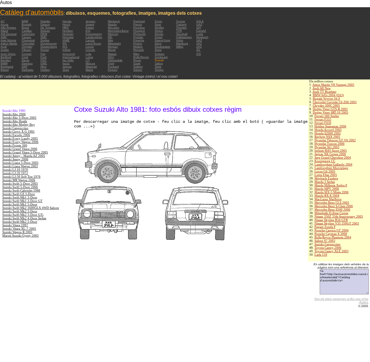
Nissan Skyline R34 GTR (331, 220)
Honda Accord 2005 (328, 129)
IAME (66, 40)
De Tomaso (48, 27)
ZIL (198, 49)
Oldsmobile (115, 60)
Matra (89, 69)
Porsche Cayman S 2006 (330, 233)
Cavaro (26, 37)
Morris (112, 49)
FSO (43, 60)
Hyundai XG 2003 (326, 147)
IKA (64, 46)
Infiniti (66, 49)
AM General (8, 34)
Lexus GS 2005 (324, 171)
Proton (137, 43)
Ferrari (44, 49)
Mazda (112, 24)
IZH (198, 27)
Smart (158, 37)
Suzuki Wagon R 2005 (17, 232)
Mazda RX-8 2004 (326, 195)
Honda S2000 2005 (327, 133)
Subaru (159, 53)
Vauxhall (181, 34)
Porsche (138, 40)
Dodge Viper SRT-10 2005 (330, 112)
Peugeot (139, 30)
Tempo (159, 69)
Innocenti (68, 53)
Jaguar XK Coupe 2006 (330, 154)
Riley (136, 53)
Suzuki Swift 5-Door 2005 (20, 183)
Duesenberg (48, 46)
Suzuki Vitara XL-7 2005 (19, 228)
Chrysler (27, 46)
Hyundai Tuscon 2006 (329, 143)
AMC (4, 37)
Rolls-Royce (141, 57)
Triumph (181, 27)
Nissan (112, 53)
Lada (199, 34)
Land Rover (93, 43)
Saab (136, 63)
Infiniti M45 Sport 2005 (330, 150)
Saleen (138, 66)
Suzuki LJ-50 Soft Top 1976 (21, 176)
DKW (43, 34)
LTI (88, 60)
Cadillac (27, 30)
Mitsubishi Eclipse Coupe (331, 213)
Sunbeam (161, 57)
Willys (179, 46)
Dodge (44, 40)
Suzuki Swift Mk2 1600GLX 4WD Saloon (30, 207)
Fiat (42, 53)
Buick (25, 27)
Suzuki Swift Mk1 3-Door (19, 197)
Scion (158, 21)
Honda (66, 21)
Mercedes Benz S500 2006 (332, 209)
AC (3, 21)
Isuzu (66, 63)
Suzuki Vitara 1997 (15, 225)
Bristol (5, 69)
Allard (4, 30)
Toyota (180, 21)
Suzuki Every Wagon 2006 (20, 142)
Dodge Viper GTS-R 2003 (330, 109)
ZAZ (199, 46)
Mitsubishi (114, 43)
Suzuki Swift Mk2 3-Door (19, 211)
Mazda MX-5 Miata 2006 (331, 192)
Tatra (158, 66)
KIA (88, 30)
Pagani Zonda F (325, 227)
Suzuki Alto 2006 (14, 114)
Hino (43, 66)
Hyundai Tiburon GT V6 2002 (335, 140)
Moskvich (202, 37)
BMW (4, 63)
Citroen (26, 49)
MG (110, 37)
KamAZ (201, 30)
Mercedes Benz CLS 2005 (331, 202)
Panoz (137, 24)
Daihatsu (28, 69)
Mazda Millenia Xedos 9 (330, 185)
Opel (111, 63)
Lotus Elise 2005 (325, 175)
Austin (5, 49)
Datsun (45, 24)
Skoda (159, 34)
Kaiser (90, 27)
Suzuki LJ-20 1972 (15, 173)
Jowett (90, 24)
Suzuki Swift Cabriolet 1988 (21, 190)
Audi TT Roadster (324, 91)
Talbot (159, 63)
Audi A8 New (321, 88)
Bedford (6, 57)
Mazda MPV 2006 (326, 188)
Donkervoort (48, 43)
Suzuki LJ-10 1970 (15, 169)
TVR (179, 30)
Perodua (139, 27)
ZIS (198, 53)
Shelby (159, 27)
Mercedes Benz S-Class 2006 (333, 206)
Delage (45, 30)
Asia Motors (8, 40)
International (70, 57)
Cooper (27, 53)
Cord (25, 57)
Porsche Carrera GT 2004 (331, 230)
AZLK (200, 21)
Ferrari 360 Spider (326, 116)
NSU (111, 57)
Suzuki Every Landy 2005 (20, 138)
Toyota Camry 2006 (327, 247)
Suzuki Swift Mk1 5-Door (19, 204)
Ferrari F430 (322, 123)
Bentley (6, 60)
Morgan (113, 46)
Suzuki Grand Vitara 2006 (19, 149)
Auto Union (8, 53)
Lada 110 (320, 254)
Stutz (158, 49)
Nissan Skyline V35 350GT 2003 (336, 223)
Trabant (181, 24)
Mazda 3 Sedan (324, 181)
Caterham (28, 34)
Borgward (7, 66)
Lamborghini (94, 37)
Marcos (90, 63)
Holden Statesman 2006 (330, 126)
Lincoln (90, 49)
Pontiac (138, 37)
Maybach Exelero (326, 178)
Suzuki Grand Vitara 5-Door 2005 (25, 152)
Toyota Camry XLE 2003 (331, 251)
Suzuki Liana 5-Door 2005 (20, 162)
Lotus (89, 57)
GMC (43, 63)
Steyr (158, 43)
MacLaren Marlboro (328, 199)
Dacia (25, 60)
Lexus (90, 46)
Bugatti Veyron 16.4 (326, 98)
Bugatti (26, 24)
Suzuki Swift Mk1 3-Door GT (22, 201)
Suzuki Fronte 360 (14, 145)
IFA (64, 43)
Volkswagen (184, 37)
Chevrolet (28, 43)
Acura (4, 24)
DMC (43, 37)
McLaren (113, 27)
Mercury (113, 34)
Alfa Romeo (8, 27)
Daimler (45, 21)
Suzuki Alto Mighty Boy (18, 124)
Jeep (65, 69)
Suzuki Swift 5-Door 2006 (20, 187)
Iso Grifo (68, 60)
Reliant (138, 46)
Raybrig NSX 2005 (327, 136)
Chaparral (28, 40)
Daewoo (27, 63)
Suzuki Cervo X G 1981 (18, 131)
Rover (137, 60)
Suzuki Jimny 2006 (15, 159)
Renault (138, 49)
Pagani (112, 69)
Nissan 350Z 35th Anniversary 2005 (338, 216)
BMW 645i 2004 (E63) (328, 95)
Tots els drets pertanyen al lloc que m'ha (341, 298)
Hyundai (67, 37)
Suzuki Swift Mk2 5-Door (19, 221)
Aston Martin (9, 43)
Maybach (114, 21)
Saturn (137, 69)
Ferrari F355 (322, 119)
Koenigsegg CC (324, 161)
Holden (45, 69)
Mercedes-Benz (118, 30)
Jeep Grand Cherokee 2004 (332, 157)
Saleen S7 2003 (324, 240)
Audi (4, 46)
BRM (25, 21)
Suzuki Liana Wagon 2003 (20, 166)
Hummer (67, 34)
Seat (158, 24)
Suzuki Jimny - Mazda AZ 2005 (23, 155)
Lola (88, 53)
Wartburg (182, 43)
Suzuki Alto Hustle (14, 121)
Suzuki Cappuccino (327, 244)
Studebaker (162, 46)
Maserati (91, 66)
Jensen (90, 21)
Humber (67, 30)
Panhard (139, 21)
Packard (113, 66)
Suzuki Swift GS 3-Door (18, 194)
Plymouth (139, 34)
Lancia (90, 40)
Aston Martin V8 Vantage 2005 (333, 84)
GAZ (199, 24)
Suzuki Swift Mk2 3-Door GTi (22, 214)
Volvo (179, 40)
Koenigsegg (94, 34)
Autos (363, 302)
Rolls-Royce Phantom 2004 (332, 237)
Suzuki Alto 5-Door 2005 (19, 117)
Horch (66, 24)
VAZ (199, 43)
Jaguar (67, 66)
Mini (110, 40)
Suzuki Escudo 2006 (16, 135)
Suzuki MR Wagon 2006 (18, 180)
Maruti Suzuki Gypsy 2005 (20, 235)
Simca (159, 30)
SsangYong (162, 40)
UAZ (199, 40)
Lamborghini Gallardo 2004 (333, 164)
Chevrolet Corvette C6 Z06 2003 (335, 102)
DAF (24, 66)
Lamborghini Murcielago (331, 168)
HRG (65, 27)
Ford (43, 57)
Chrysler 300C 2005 (326, 105)
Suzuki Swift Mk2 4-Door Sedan (24, 218)
